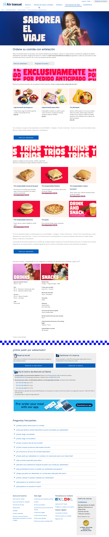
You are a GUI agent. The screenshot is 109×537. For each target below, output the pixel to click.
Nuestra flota (16, 507)
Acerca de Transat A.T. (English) (21, 502)
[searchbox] (33, 7)
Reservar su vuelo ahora (33, 365)
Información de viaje (72, 4)
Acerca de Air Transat (18, 499)
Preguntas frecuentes (41, 63)
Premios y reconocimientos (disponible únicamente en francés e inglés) (22, 518)
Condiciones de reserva (40, 515)
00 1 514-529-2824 (21, 388)
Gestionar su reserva (75, 365)
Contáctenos (87, 5)
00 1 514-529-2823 (21, 385)
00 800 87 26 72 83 (54, 377)
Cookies (36, 502)
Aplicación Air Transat (61, 504)
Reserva (27, 4)
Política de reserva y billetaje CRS (43, 521)
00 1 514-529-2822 (21, 382)
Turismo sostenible (18, 513)
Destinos (59, 4)
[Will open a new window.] (56, 499)
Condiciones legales (39, 512)
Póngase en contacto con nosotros (64, 507)
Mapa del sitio (59, 519)
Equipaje (15, 510)
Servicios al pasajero (39, 505)
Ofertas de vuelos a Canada (43, 4)
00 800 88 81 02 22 (20, 377)
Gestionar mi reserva (100, 1)
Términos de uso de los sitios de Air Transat (43, 508)
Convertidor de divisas (61, 513)
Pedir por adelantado (20, 63)
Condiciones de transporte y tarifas (43, 499)
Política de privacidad (40, 518)
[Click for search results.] (39, 7)
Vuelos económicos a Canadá (63, 516)
